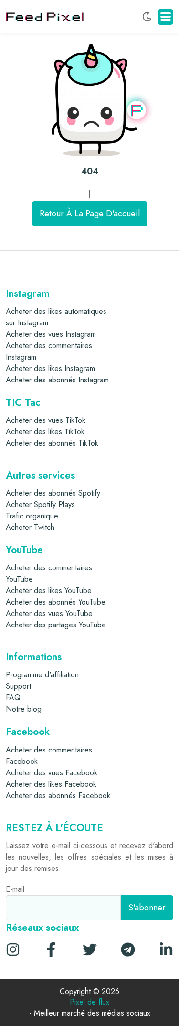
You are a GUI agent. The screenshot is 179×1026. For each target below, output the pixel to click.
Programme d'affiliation (42, 674)
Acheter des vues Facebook (51, 772)
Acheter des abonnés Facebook (58, 795)
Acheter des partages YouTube (56, 624)
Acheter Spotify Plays (40, 504)
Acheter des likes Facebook (51, 784)
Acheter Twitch (30, 527)
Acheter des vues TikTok (45, 420)
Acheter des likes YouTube (49, 590)
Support (18, 686)
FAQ (13, 697)
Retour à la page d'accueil (90, 213)
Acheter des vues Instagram (51, 334)
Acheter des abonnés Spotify (53, 493)
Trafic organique (32, 515)
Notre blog (24, 709)
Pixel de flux (89, 1002)
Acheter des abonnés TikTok (52, 443)
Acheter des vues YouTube (49, 613)
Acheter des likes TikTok (45, 431)
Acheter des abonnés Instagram (57, 379)
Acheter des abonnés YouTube (55, 601)
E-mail (15, 889)
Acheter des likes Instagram (50, 368)
